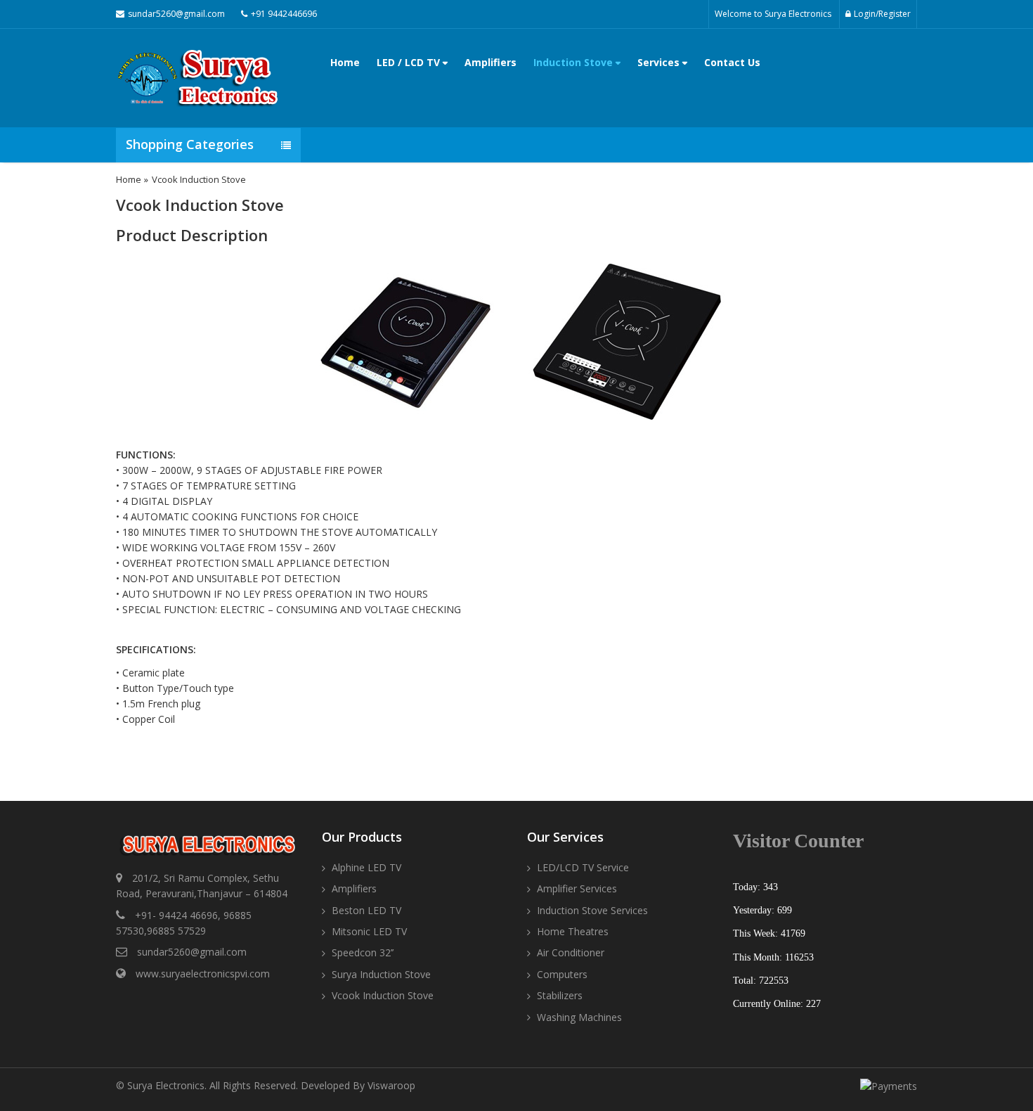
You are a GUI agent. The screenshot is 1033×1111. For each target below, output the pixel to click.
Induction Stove (574, 62)
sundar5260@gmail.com (192, 951)
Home (345, 62)
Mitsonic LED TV (369, 931)
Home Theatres (573, 931)
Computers (562, 974)
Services (659, 62)
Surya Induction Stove (381, 974)
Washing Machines (579, 1017)
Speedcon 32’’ (363, 952)
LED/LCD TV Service (583, 867)
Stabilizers (560, 995)
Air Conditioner (570, 952)
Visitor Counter (798, 841)
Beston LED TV (366, 910)
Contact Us (732, 62)
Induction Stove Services (592, 910)
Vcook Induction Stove (383, 995)
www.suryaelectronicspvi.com (203, 973)
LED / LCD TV (410, 62)
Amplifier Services (577, 888)
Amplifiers (490, 62)
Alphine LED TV (366, 867)
